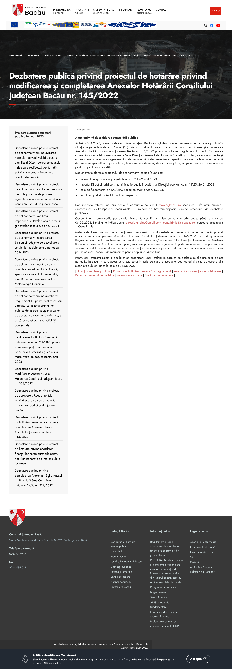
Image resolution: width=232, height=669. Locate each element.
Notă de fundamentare (159, 275)
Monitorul (33, 55)
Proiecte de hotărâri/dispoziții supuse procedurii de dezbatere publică (102, 55)
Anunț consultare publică (93, 271)
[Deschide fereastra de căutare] (205, 25)
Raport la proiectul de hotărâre (94, 275)
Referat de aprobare (129, 275)
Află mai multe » (52, 663)
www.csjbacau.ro (170, 205)
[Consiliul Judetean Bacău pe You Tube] (217, 25)
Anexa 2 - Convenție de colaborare (197, 271)
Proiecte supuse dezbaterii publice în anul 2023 (167, 55)
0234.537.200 (17, 554)
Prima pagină (15, 55)
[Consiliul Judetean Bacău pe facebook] (211, 25)
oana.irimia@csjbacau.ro (179, 222)
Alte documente (53, 55)
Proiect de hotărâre (125, 271)
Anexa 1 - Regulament (156, 271)
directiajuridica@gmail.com (143, 222)
